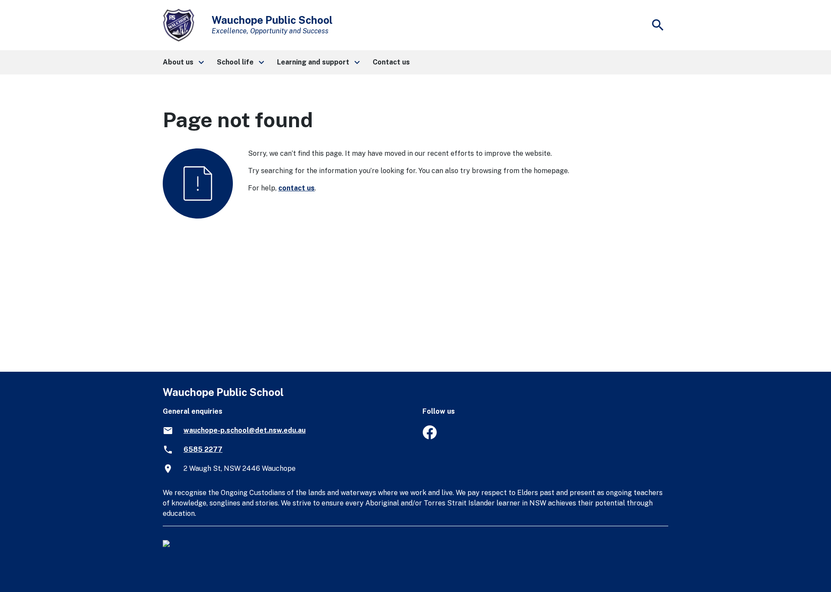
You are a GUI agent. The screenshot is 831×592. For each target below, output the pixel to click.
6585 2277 (203, 449)
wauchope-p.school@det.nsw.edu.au (245, 430)
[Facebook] (429, 437)
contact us (296, 188)
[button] (183, 62)
